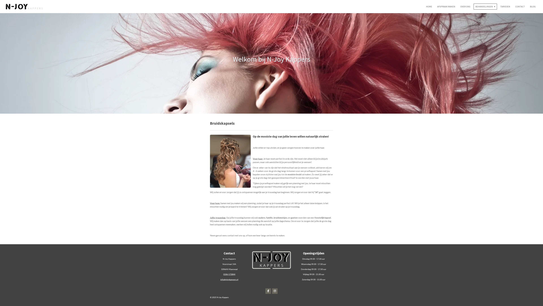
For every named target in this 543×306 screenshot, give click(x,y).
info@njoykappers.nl (229, 279)
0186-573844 (229, 274)
